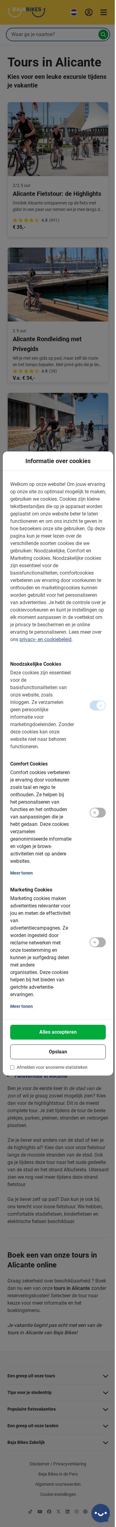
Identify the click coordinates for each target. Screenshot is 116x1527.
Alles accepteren (58, 1032)
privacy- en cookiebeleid (45, 639)
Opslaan (58, 1052)
